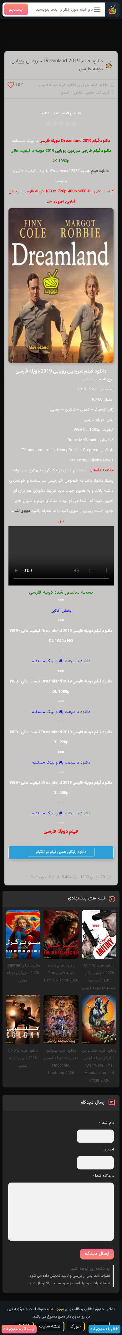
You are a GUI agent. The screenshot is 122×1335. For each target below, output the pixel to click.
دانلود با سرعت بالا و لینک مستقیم (61, 661)
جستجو (16, 9)
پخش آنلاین (61, 611)
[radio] (73, 125)
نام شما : (106, 1123)
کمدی (65, 92)
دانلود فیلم (100, 171)
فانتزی (78, 92)
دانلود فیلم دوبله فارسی (57, 85)
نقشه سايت (49, 1326)
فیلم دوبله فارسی (60, 831)
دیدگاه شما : (103, 1176)
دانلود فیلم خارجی (93, 85)
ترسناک (103, 92)
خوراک (75, 1326)
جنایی (90, 92)
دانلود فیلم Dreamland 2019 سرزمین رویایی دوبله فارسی (57, 65)
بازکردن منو (97, 10)
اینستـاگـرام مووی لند (19, 1329)
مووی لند (22, 511)
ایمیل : (108, 1149)
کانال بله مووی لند (104, 1329)
